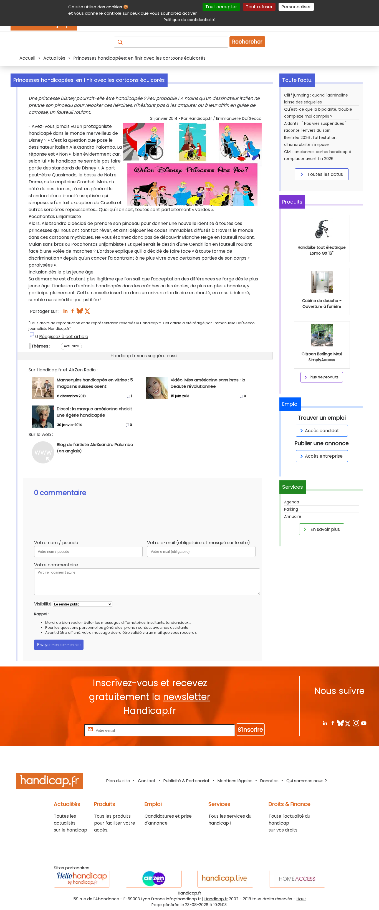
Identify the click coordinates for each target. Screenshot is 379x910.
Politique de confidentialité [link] (190, 19)
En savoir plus (324, 529)
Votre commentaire (56, 565)
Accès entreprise (324, 456)
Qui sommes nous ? (306, 781)
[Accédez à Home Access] (297, 879)
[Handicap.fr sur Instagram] (356, 723)
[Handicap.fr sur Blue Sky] (340, 723)
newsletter (186, 696)
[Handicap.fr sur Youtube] (363, 723)
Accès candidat (322, 430)
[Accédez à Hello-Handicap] (82, 879)
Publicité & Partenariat (186, 781)
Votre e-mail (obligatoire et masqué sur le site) (198, 542)
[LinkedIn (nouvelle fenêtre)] (65, 312)
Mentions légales (235, 781)
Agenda (291, 502)
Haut (301, 899)
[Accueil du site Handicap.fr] (49, 782)
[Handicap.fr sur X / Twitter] (348, 723)
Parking (291, 509)
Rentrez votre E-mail (60, 730)
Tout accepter (221, 7)
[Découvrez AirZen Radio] (154, 879)
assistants (179, 627)
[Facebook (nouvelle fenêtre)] (72, 312)
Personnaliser (296, 7)
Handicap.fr (216, 899)
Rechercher (247, 41)
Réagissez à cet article (63, 336)
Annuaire (292, 516)
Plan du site (118, 781)
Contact (147, 781)
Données (269, 781)
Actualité (71, 346)
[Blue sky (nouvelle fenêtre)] (80, 312)
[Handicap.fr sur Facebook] (332, 723)
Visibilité (43, 604)
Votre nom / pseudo (56, 542)
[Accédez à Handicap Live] (225, 879)
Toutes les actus (324, 174)
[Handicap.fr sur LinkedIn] (325, 723)
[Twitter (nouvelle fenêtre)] (88, 312)
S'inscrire (250, 730)
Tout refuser (259, 7)
